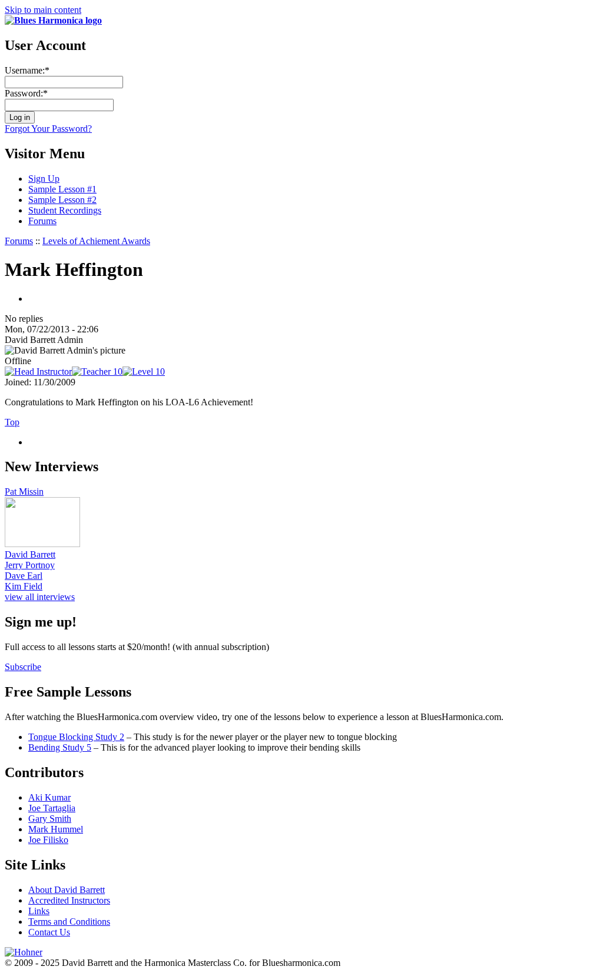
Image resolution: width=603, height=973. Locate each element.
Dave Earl (23, 576)
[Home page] (53, 20)
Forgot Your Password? (48, 129)
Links (38, 911)
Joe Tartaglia (51, 808)
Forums (42, 221)
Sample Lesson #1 (62, 189)
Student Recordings (64, 210)
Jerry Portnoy (30, 565)
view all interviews (40, 597)
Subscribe (23, 667)
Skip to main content (43, 10)
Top (12, 422)
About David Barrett (66, 890)
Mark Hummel (55, 829)
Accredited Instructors (69, 900)
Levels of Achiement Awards (96, 241)
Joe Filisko (48, 840)
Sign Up (43, 179)
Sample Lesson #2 (62, 200)
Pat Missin (24, 492)
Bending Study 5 (59, 747)
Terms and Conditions (69, 922)
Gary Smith (49, 819)
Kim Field (23, 586)
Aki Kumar (49, 797)
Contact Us (49, 932)
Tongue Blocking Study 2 (76, 737)
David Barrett (30, 554)
